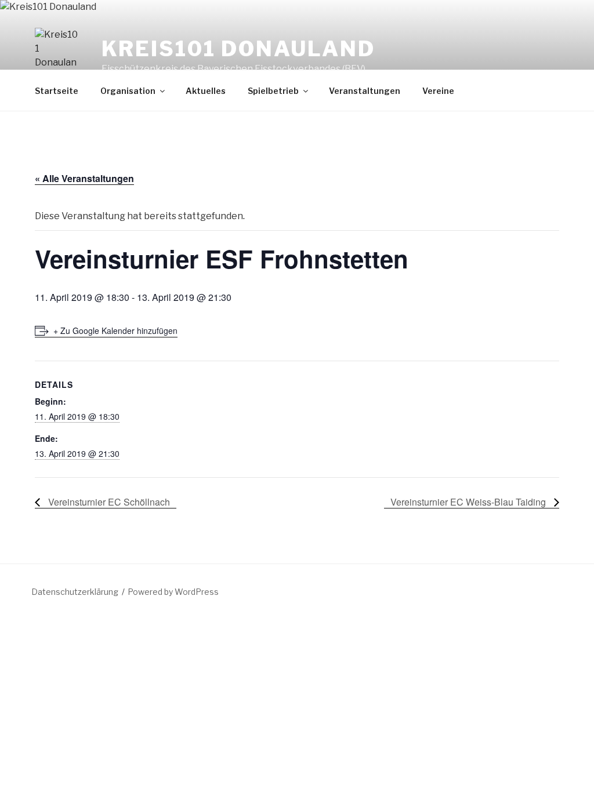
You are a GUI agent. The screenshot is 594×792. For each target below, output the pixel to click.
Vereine (438, 91)
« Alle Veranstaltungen (84, 178)
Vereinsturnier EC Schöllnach (108, 501)
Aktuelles (206, 91)
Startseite (56, 91)
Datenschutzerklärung (74, 592)
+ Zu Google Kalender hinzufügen (115, 330)
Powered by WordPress (173, 592)
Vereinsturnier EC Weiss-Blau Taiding (469, 501)
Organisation (127, 91)
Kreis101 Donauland (238, 48)
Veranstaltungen (364, 91)
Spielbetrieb (273, 91)
